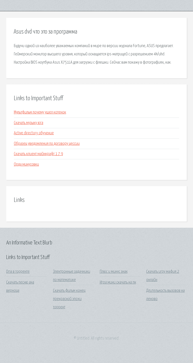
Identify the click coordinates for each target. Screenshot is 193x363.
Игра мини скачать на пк (118, 282)
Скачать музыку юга (28, 123)
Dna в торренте (18, 272)
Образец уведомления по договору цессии (47, 144)
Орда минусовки (26, 164)
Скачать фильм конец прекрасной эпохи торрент (69, 299)
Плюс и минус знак (114, 272)
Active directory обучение (34, 133)
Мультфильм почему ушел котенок (40, 112)
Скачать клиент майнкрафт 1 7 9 (38, 154)
